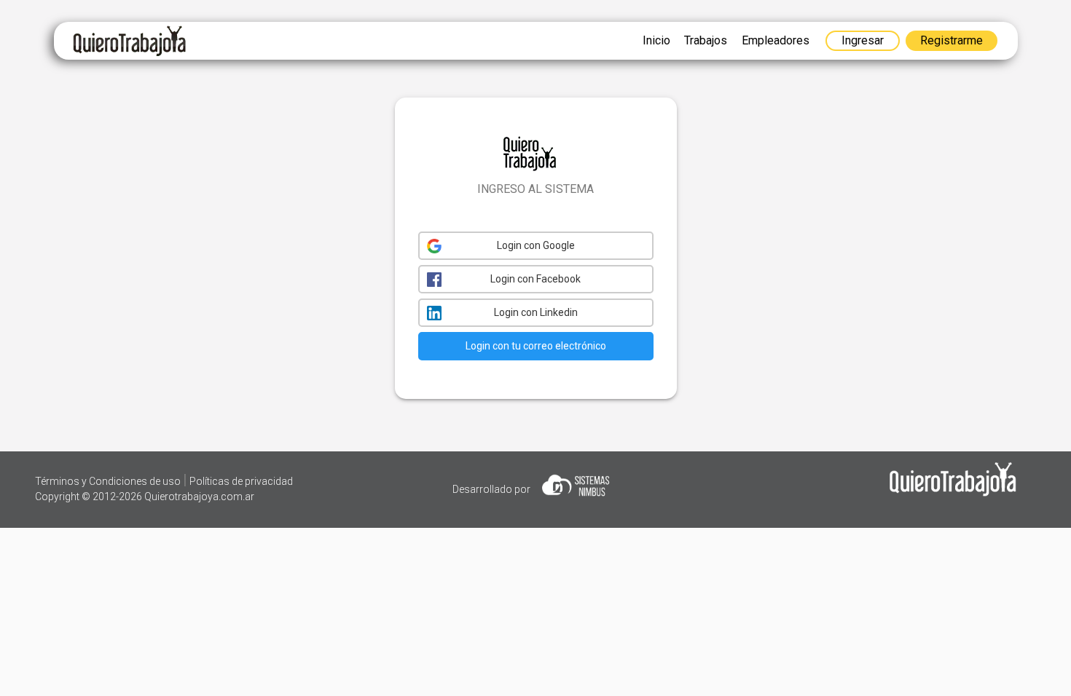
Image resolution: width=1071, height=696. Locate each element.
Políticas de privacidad (241, 481)
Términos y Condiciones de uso (109, 481)
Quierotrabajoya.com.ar (199, 496)
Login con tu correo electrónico (536, 346)
